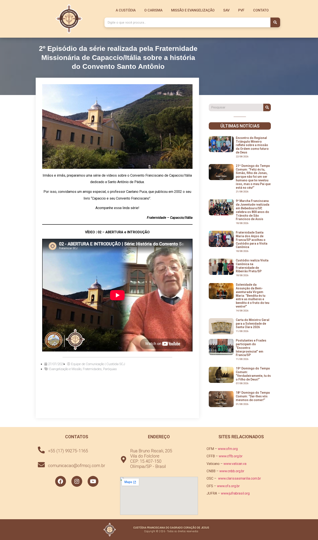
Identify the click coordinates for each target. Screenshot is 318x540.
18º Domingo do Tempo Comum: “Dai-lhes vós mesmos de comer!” (253, 396)
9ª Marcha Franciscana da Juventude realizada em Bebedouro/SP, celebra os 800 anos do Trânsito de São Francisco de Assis (252, 210)
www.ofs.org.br (228, 486)
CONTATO (261, 10)
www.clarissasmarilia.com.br (239, 478)
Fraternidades (92, 369)
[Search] (275, 22)
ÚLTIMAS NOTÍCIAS (239, 126)
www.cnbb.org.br (231, 471)
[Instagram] (76, 481)
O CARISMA (153, 10)
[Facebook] (60, 481)
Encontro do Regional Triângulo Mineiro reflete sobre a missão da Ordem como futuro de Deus (252, 145)
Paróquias (110, 369)
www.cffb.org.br (231, 456)
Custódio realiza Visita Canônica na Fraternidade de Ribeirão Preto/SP (252, 266)
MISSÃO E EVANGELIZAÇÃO (193, 10)
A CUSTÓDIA (126, 10)
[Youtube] (93, 481)
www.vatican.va (234, 464)
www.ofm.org (228, 449)
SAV (226, 10)
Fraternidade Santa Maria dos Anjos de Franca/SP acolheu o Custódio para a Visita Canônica (251, 240)
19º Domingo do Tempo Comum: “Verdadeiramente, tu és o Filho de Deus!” (253, 374)
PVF (241, 10)
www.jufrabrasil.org (235, 493)
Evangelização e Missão (65, 369)
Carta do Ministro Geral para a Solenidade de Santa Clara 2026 (252, 323)
